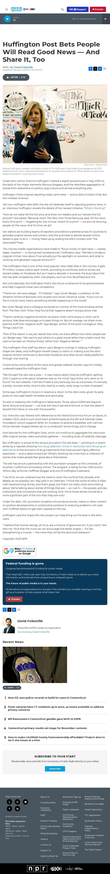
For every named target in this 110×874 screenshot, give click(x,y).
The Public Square (93, 850)
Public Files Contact (13, 836)
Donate (99, 9)
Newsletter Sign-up (72, 797)
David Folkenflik (23, 67)
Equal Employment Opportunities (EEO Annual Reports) (72, 839)
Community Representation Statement (70, 817)
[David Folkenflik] (9, 625)
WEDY (7, 829)
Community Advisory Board (50, 827)
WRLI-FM (9, 833)
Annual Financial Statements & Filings (94, 798)
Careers (44, 839)
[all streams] (106, 18)
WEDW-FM (9, 831)
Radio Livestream (71, 810)
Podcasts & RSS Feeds (70, 803)
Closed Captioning (93, 810)
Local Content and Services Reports (93, 843)
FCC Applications (92, 815)
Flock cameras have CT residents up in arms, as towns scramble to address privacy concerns (56, 708)
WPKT (24, 831)
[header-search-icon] (62, 9)
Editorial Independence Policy (91, 828)
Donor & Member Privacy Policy (71, 847)
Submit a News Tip (49, 856)
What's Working (94, 208)
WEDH (8, 826)
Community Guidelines (68, 825)
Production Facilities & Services (94, 836)
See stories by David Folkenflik (33, 632)
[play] (7, 18)
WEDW (21, 826)
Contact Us (46, 845)
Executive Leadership (46, 809)
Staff (43, 815)
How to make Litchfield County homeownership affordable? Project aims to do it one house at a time (56, 739)
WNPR (18, 831)
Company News (48, 803)
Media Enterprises (49, 834)
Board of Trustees (49, 821)
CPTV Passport (70, 831)
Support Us (46, 851)
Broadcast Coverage (94, 804)
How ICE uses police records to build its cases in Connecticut (47, 697)
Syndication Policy (93, 821)
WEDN (14, 826)
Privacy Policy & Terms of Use (70, 854)
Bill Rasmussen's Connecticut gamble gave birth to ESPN (44, 719)
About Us (45, 797)
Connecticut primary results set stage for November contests (47, 728)
